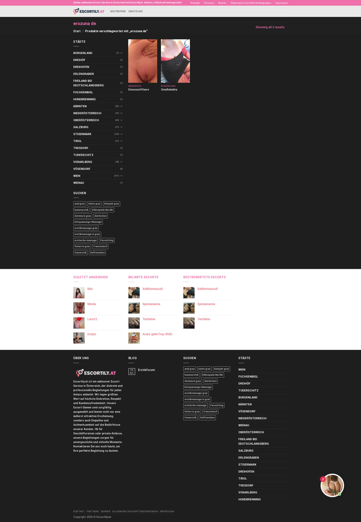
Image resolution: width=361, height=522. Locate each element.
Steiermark (82, 134)
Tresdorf (80, 148)
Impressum (281, 2)
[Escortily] (89, 11)
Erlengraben (83, 74)
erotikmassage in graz (87, 234)
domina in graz (82, 215)
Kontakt (195, 2)
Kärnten (80, 106)
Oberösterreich (86, 120)
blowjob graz (111, 203)
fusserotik (80, 252)
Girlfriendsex (97, 252)
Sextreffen (118, 11)
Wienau (78, 183)
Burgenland (82, 53)
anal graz (79, 203)
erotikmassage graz (86, 228)
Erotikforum (146, 370)
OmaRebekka (169, 89)
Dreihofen (81, 67)
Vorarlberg (82, 162)
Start (77, 31)
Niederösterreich (87, 113)
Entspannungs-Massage (88, 221)
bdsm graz (94, 203)
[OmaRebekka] (175, 61)
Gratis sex (135, 11)
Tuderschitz (83, 155)
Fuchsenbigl (83, 92)
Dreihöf (79, 60)
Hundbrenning (84, 99)
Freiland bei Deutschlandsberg (88, 83)
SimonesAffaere (138, 89)
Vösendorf (81, 169)
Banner (222, 2)
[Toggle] (121, 53)
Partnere (209, 2)
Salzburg (80, 127)
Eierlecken (101, 215)
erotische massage (85, 240)
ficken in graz (82, 246)
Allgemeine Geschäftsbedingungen (251, 2)
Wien (76, 176)
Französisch (100, 246)
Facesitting (106, 240)
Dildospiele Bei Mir (102, 209)
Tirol (77, 141)
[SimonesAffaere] (142, 61)
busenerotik (81, 209)
